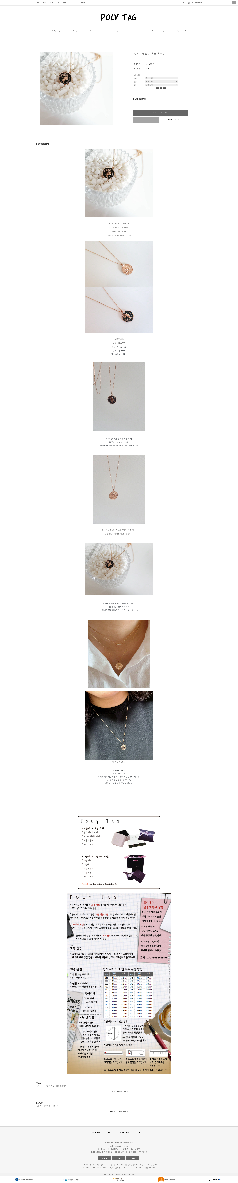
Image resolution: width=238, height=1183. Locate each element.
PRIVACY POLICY (123, 1133)
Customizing (158, 31)
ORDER (72, 2)
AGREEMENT (139, 1133)
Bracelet (135, 31)
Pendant (94, 31)
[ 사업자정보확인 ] (114, 1168)
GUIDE (108, 1133)
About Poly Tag (52, 31)
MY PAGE (82, 2)
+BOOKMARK (41, 2)
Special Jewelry (185, 31)
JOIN (58, 2)
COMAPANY (96, 1133)
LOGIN (51, 2)
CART (65, 2)
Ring (75, 31)
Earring (114, 31)
